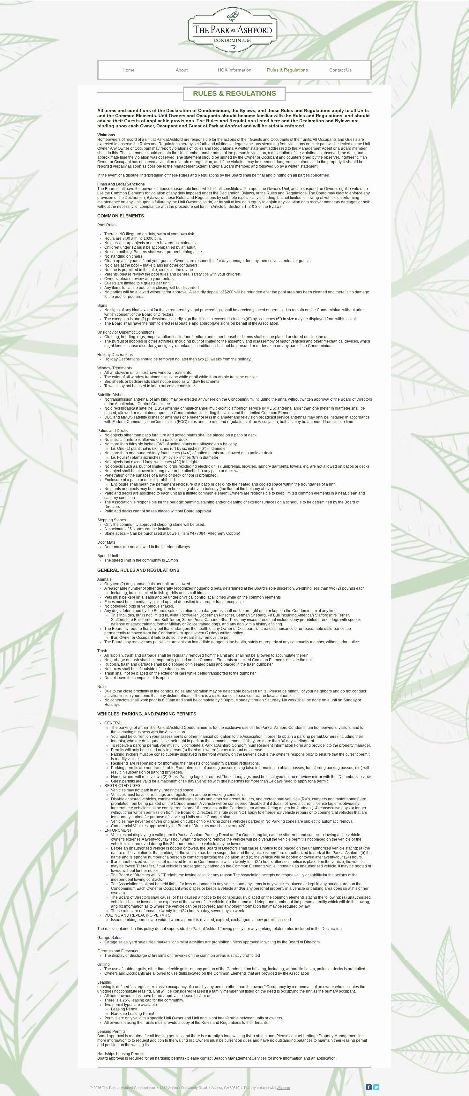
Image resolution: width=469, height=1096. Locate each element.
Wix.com (283, 1088)
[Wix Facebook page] (369, 1087)
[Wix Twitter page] (376, 1087)
